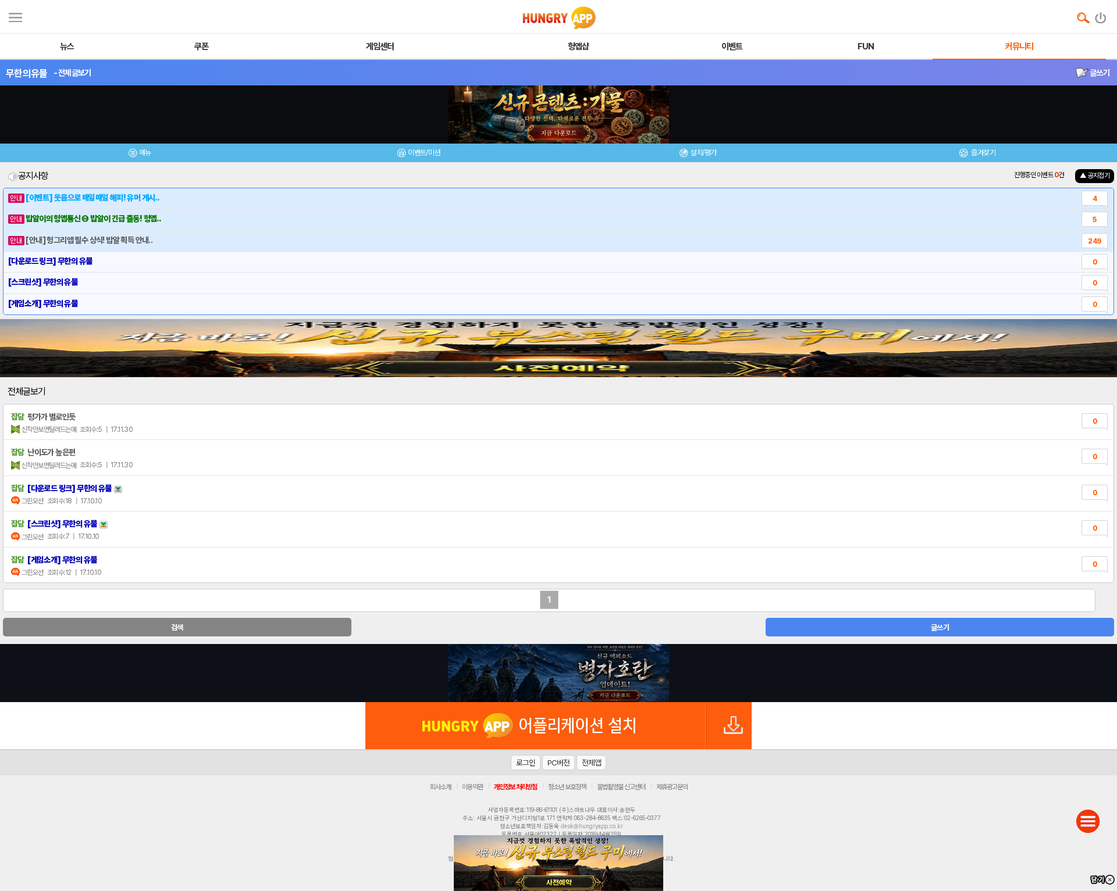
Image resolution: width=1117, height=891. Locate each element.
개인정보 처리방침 (515, 787)
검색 (177, 627)
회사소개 (440, 787)
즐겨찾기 (982, 152)
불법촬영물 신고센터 (621, 787)
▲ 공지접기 (1094, 175)
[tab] (139, 154)
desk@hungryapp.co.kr (592, 825)
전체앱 (591, 762)
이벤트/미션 (424, 152)
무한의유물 (27, 73)
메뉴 (145, 152)
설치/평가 (703, 152)
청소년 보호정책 (567, 787)
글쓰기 (1098, 72)
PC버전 (558, 762)
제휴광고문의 (672, 787)
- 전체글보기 (72, 72)
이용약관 (472, 787)
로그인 (525, 762)
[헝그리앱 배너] (558, 673)
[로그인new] (1101, 15)
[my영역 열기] (15, 16)
